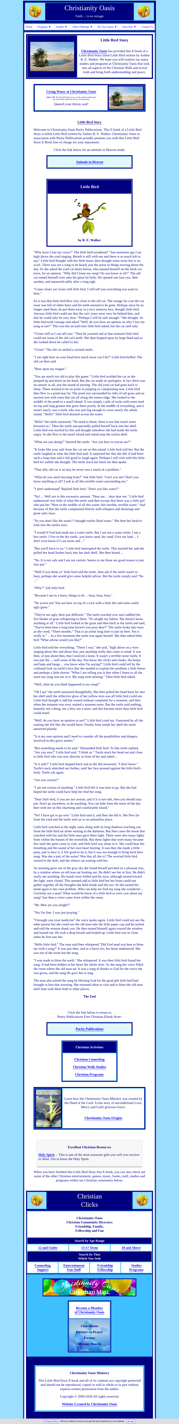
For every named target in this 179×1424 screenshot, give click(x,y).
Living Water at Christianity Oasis (71, 91)
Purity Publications (89, 1029)
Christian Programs (89, 1074)
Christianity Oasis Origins (103, 1118)
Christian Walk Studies (89, 1067)
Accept (131, 1421)
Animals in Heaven (89, 162)
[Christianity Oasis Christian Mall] (89, 1287)
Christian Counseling (89, 1059)
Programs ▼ (44, 26)
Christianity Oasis (94, 51)
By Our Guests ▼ (107, 26)
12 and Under (48, 1247)
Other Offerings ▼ (82, 26)
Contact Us (147, 26)
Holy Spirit (46, 1155)
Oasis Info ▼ (129, 26)
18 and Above (131, 1247)
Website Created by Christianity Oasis (89, 1404)
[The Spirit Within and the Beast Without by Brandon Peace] (48, 1108)
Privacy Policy (51, 1421)
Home (29, 26)
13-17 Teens (89, 1247)
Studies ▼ (61, 26)
